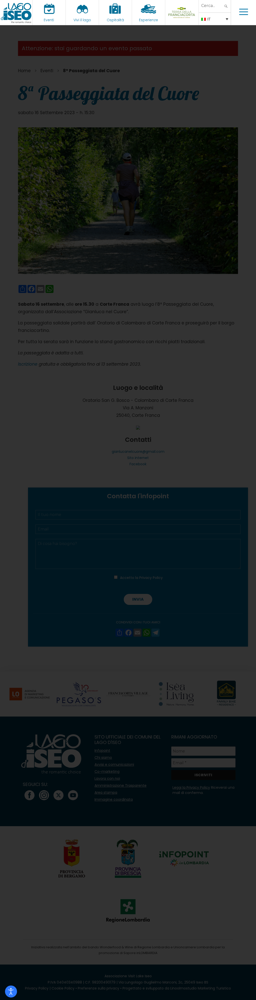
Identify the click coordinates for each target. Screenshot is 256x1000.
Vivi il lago (82, 19)
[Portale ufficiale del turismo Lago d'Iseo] (16, 12)
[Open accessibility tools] (11, 992)
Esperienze (148, 19)
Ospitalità (115, 19)
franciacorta (182, 19)
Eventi (49, 19)
